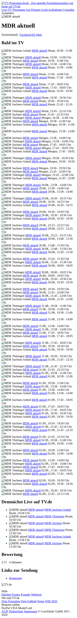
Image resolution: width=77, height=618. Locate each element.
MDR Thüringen (54, 516)
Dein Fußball (28, 601)
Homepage (15, 578)
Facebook (25, 34)
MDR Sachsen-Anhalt (57, 509)
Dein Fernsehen (10, 601)
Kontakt (25, 594)
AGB (4, 611)
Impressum (30, 611)
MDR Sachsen (53, 523)
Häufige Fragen (10, 594)
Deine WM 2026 (47, 601)
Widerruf (36, 594)
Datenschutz (16, 611)
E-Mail (37, 34)
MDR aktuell (39, 50)
